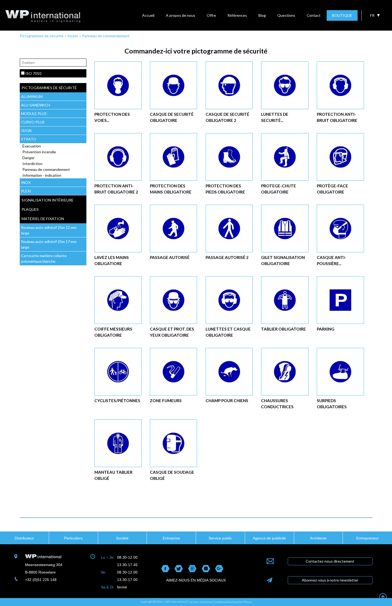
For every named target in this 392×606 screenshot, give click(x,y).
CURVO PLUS (33, 122)
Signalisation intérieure (48, 200)
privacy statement (201, 602)
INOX (26, 182)
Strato (72, 36)
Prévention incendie (39, 152)
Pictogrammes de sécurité (41, 36)
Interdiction (32, 163)
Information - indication (41, 175)
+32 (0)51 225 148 (41, 580)
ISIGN (26, 130)
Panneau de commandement (106, 36)
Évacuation (31, 146)
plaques (30, 209)
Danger (28, 157)
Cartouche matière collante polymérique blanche (44, 258)
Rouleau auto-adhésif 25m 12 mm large (49, 230)
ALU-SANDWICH (35, 105)
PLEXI (26, 191)
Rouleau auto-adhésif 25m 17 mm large (49, 244)
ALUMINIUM (32, 96)
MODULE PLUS (34, 113)
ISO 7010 (33, 73)
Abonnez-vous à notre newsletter (330, 580)
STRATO (28, 139)
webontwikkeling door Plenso (233, 602)
